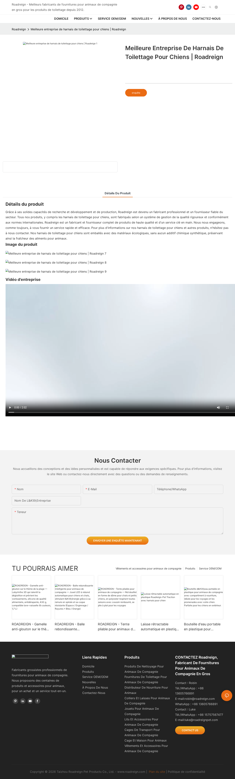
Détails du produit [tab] (118, 193)
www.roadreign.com (131, 771)
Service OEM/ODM (210, 568)
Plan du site (157, 771)
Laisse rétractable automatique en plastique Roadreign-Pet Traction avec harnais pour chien (160, 627)
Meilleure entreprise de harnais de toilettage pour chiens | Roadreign (78, 29)
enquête (136, 92)
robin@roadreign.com (200, 699)
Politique (174, 771)
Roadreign (19, 29)
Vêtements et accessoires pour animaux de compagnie (148, 568)
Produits (190, 568)
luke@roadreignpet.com (201, 720)
